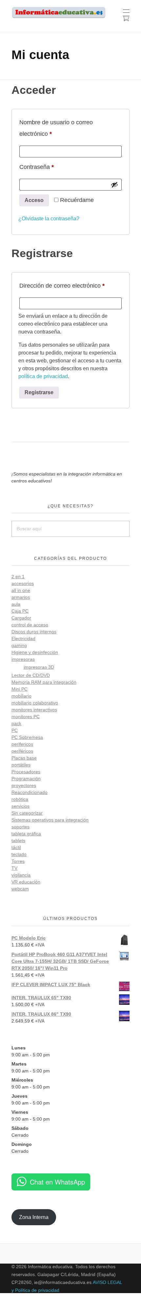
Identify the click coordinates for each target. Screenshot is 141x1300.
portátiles (20, 764)
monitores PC (25, 716)
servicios (20, 806)
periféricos (22, 751)
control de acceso (29, 624)
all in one (20, 590)
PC (14, 730)
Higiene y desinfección (34, 652)
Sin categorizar (27, 813)
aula (15, 604)
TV (14, 868)
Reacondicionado (29, 792)
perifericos (22, 744)
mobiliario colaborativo (34, 702)
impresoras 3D (39, 667)
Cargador (21, 617)
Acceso (34, 200)
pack (16, 723)
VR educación (25, 881)
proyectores (23, 785)
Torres (18, 861)
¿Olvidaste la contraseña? (48, 218)
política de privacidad (43, 376)
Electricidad (23, 638)
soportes (20, 826)
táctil (16, 847)
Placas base (24, 758)
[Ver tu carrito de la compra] (126, 19)
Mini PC (19, 689)
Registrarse (39, 392)
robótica (19, 799)
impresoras (23, 659)
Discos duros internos (33, 631)
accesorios (22, 583)
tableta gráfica (26, 833)
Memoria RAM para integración (43, 682)
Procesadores (25, 771)
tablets (18, 840)
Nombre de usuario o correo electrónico (56, 128)
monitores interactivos (34, 709)
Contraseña (50, 166)
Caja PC (20, 611)
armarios (20, 597)
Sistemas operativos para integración (50, 820)
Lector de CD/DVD (30, 675)
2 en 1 (18, 576)
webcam (20, 888)
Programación (26, 778)
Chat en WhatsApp (57, 1182)
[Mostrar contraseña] (114, 184)
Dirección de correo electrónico (70, 285)
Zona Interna (34, 1217)
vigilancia (20, 875)
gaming (19, 645)
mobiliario (21, 696)
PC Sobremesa (27, 737)
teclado (19, 854)
